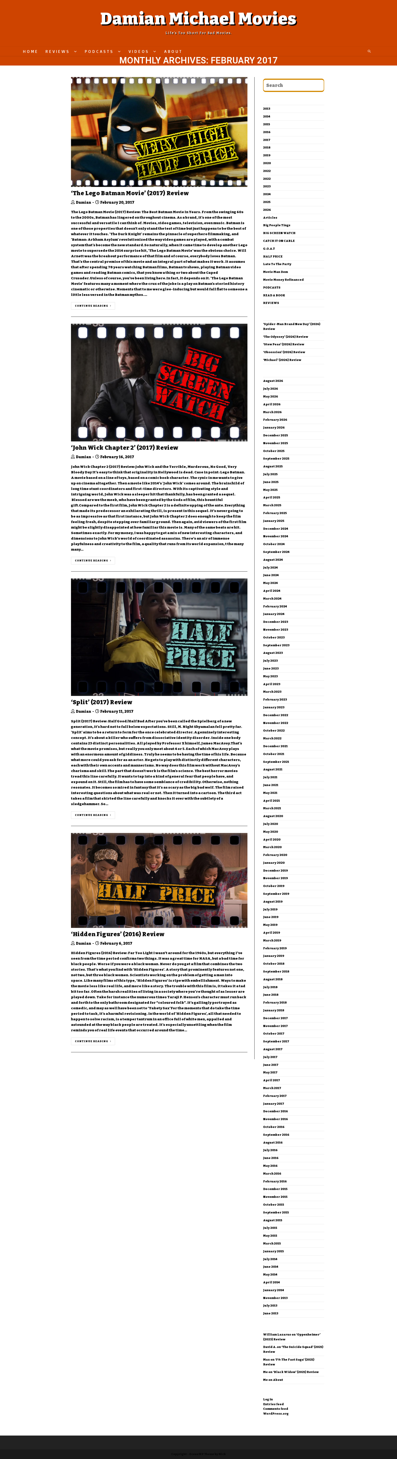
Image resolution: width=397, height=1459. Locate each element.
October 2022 (274, 730)
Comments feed (275, 1408)
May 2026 (270, 396)
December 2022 (275, 715)
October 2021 (273, 754)
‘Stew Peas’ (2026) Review (283, 344)
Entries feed (273, 1404)
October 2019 (273, 886)
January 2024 (273, 614)
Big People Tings (276, 225)
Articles (270, 217)
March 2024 (272, 598)
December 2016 (275, 1111)
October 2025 (274, 451)
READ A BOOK (274, 295)
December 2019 (275, 870)
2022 (267, 171)
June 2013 (270, 1313)
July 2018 (270, 987)
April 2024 (271, 590)
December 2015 (275, 1189)
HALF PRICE (273, 256)
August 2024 (273, 559)
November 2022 (275, 723)
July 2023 (270, 660)
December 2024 (275, 528)
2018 (266, 147)
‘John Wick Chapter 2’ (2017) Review (124, 447)
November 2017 (275, 1026)
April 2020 (272, 839)
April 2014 (271, 1282)
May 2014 (270, 1274)
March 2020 (272, 847)
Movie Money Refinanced (283, 279)
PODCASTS (272, 287)
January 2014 (273, 1290)
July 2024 (270, 567)
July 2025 (270, 474)
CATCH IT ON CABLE (279, 241)
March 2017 (272, 1088)
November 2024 (275, 536)
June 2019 (270, 917)
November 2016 (275, 1119)
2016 (266, 132)
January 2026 (274, 427)
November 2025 (275, 443)
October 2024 (274, 544)
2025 (267, 202)
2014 (266, 116)
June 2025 (271, 482)
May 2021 (270, 793)
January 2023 (273, 707)
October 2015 (273, 1204)
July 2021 (270, 777)
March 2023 (272, 691)
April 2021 (271, 800)
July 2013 (270, 1305)
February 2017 (275, 1096)
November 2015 (275, 1197)
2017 (266, 140)
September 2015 (276, 1212)
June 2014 (270, 1266)
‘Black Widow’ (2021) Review (296, 1372)
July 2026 (270, 388)
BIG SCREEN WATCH (279, 233)
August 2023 (273, 653)
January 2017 (273, 1103)
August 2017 (273, 1049)
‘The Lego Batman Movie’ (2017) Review (130, 193)
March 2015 (272, 1243)
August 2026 (273, 381)
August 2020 (273, 816)
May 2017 (270, 1072)
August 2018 (273, 979)
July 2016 (270, 1150)
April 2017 (271, 1080)
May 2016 (270, 1165)
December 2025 (275, 435)
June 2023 (271, 668)
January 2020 (274, 862)
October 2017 (273, 1033)
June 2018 (270, 994)
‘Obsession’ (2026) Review (284, 352)
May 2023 (270, 676)
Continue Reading (91, 305)
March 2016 (272, 1173)
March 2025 (272, 505)
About (278, 1380)
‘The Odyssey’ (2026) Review (285, 336)
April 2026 (272, 404)
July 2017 (270, 1057)
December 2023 (275, 622)
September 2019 (276, 893)
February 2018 (275, 1002)
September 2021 (276, 762)
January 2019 (273, 956)
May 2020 (270, 831)
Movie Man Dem (275, 272)
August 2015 (272, 1220)
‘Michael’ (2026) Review (282, 360)
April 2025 (271, 497)
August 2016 (273, 1142)
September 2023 (276, 645)
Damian (83, 202)
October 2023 (274, 637)
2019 (266, 155)
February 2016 (275, 1181)
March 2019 (272, 940)
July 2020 (270, 824)
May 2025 (270, 490)
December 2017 (275, 1018)
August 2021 (272, 769)
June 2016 (270, 1158)
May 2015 (270, 1235)
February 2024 (275, 606)
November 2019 (275, 878)
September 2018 (276, 971)
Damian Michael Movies (198, 19)
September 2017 (276, 1041)
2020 (267, 163)
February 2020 (275, 855)
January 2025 (273, 521)
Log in (268, 1399)
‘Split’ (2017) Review (101, 702)
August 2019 (273, 901)
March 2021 (272, 808)
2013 (266, 108)
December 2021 (275, 746)
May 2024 (270, 583)
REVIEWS (271, 303)
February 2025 (275, 513)
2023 (267, 186)
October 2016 (273, 1127)
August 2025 (273, 466)
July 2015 (270, 1228)
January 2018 (273, 1010)
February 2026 (275, 419)
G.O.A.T (269, 248)
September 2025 (276, 458)
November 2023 (275, 629)
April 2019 (271, 932)
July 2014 (270, 1259)
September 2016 (276, 1134)
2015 (266, 124)
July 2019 (270, 909)
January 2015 (273, 1251)
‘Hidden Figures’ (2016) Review (117, 934)
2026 (267, 210)
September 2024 (276, 552)
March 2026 (272, 412)
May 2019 (270, 925)
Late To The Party (277, 264)
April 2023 (271, 684)
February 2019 (275, 948)
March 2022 (272, 738)
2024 (267, 194)
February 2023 (275, 699)
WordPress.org (276, 1413)
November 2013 (275, 1298)
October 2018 (273, 963)
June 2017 (270, 1065)
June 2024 (271, 575)
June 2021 (270, 785)
